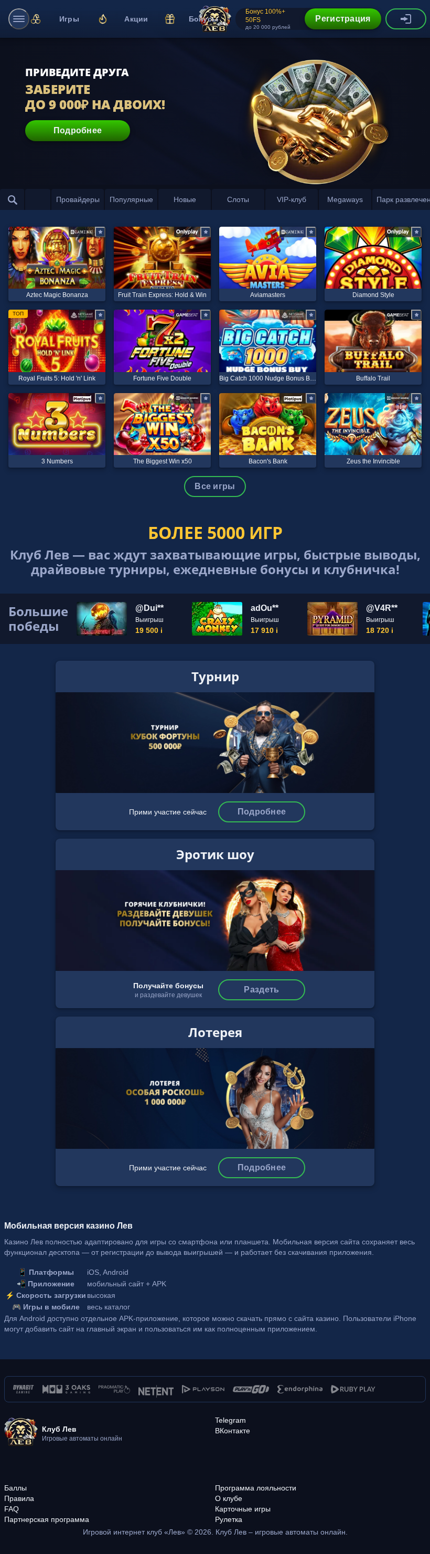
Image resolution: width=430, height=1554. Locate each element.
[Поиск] (12, 199)
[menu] (18, 18)
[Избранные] (37, 199)
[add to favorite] (100, 232)
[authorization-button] (405, 18)
